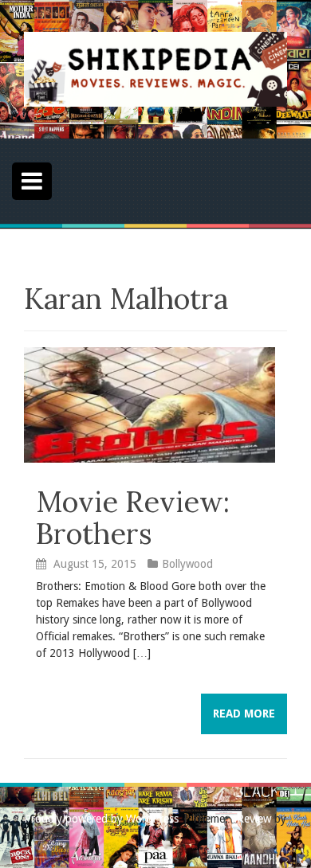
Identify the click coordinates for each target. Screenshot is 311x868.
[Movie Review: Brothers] (149, 403)
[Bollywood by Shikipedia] (155, 68)
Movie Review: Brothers (133, 517)
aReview (251, 818)
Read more (244, 713)
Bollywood (187, 563)
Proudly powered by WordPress (101, 818)
